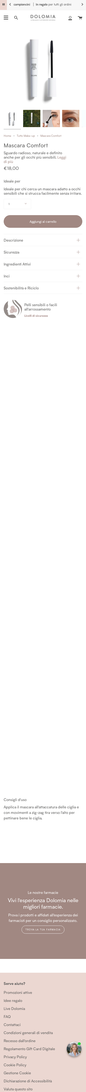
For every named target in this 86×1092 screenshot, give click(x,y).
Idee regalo (13, 1000)
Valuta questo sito (18, 1089)
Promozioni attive (18, 992)
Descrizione (13, 240)
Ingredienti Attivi (17, 264)
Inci (7, 276)
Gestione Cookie (17, 1073)
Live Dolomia (14, 1008)
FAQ (7, 1016)
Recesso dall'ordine (20, 1040)
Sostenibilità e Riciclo (21, 288)
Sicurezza (11, 252)
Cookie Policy (15, 1065)
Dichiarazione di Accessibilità (28, 1081)
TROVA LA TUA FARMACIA (43, 929)
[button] (43, 240)
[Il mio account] (70, 17)
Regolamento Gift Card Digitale (29, 1048)
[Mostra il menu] (6, 17)
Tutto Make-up (26, 135)
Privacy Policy (15, 1057)
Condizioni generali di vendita (28, 1032)
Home (7, 135)
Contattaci (12, 1024)
